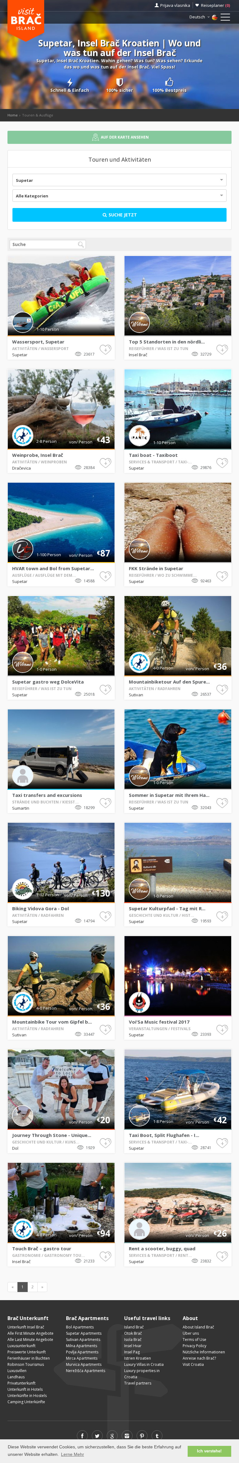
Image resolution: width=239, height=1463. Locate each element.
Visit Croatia (193, 1364)
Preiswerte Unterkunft (26, 1352)
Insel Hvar (133, 1345)
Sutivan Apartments (83, 1339)
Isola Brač (133, 1339)
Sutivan (136, 695)
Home (12, 115)
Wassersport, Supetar (38, 342)
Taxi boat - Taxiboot (153, 455)
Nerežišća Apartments (85, 1370)
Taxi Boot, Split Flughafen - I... (164, 1135)
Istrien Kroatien (137, 1358)
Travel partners (137, 1383)
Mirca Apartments (81, 1358)
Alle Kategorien (32, 196)
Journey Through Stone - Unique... (51, 1135)
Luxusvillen (16, 1370)
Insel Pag (132, 1352)
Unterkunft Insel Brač (25, 1327)
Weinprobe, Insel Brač (37, 455)
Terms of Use (194, 1339)
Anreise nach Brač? (199, 1358)
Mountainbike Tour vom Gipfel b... (52, 1022)
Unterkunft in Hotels (25, 1389)
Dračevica (21, 468)
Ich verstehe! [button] (209, 1451)
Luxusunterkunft (21, 1345)
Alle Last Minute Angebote (30, 1339)
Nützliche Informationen (204, 1352)
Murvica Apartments (83, 1364)
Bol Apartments (80, 1327)
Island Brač (134, 1327)
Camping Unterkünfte (26, 1401)
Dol (15, 1148)
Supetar (24, 180)
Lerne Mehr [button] (72, 1454)
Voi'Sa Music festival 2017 (159, 1022)
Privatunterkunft (21, 1383)
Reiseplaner (215, 5)
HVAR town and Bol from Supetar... (53, 568)
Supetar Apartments (83, 1333)
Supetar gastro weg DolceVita (48, 682)
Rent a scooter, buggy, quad (162, 1248)
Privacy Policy (194, 1345)
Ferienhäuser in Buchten (28, 1358)
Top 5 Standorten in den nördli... (167, 342)
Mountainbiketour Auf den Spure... (169, 682)
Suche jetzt (122, 215)
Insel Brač (138, 354)
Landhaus (16, 1377)
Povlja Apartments (82, 1352)
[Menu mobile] (225, 18)
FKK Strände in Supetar (156, 568)
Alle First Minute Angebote (30, 1333)
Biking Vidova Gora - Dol (40, 908)
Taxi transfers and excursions (47, 795)
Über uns (191, 1333)
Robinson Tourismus (25, 1364)
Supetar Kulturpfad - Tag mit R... (167, 908)
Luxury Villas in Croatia (144, 1364)
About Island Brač (198, 1327)
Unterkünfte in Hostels (27, 1395)
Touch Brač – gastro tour (41, 1248)
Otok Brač (133, 1333)
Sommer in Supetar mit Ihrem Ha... (169, 795)
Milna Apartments (81, 1345)
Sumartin (20, 808)
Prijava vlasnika (175, 5)
